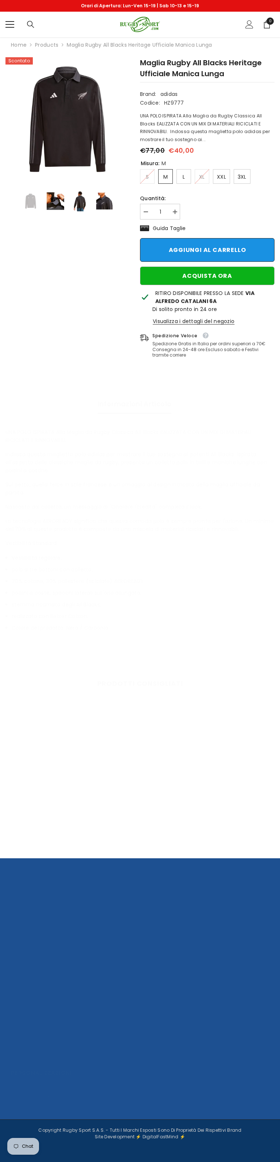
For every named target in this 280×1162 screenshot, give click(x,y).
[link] (48, 827)
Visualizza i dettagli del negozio (193, 321)
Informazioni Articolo (135, 403)
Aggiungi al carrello (207, 250)
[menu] (9, 24)
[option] (140, 6)
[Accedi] (249, 24)
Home (19, 44)
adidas (169, 94)
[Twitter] (76, 1051)
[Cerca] (30, 24)
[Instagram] (37, 1051)
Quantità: (153, 198)
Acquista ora (207, 276)
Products (46, 44)
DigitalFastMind (161, 1137)
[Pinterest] (56, 1051)
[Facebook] (18, 1051)
